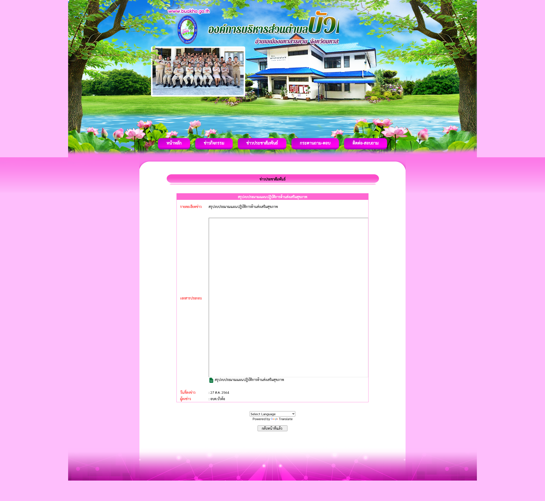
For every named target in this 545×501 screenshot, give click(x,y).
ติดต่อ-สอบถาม (366, 143)
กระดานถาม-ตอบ (315, 143)
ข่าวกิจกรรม (214, 143)
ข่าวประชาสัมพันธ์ (262, 143)
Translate (286, 419)
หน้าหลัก (174, 143)
